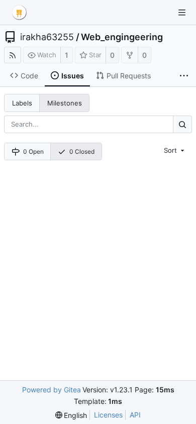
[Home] (19, 13)
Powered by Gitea (51, 389)
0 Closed (81, 151)
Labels (22, 103)
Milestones (64, 103)
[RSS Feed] (12, 55)
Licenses (108, 414)
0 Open (33, 151)
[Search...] (182, 124)
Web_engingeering (122, 37)
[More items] (184, 75)
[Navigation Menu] (182, 13)
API (135, 414)
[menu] (175, 150)
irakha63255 (47, 37)
